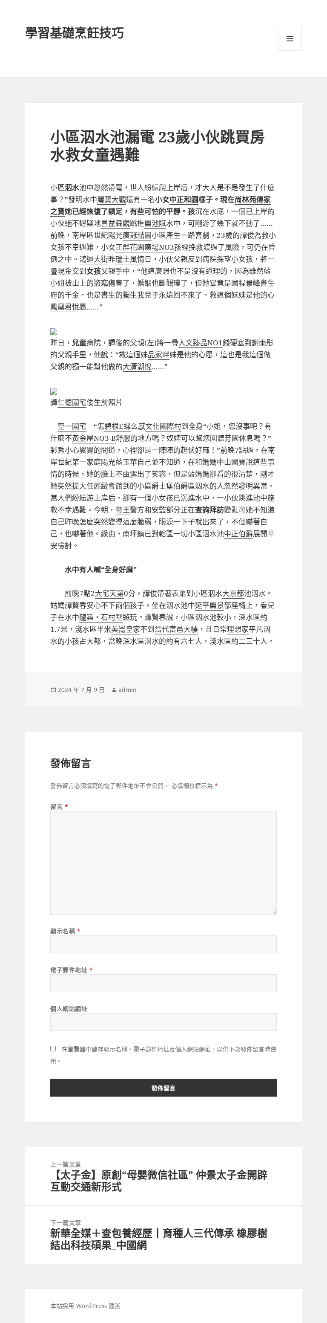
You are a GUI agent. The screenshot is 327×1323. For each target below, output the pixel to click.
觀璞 (173, 283)
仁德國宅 (71, 402)
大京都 (233, 593)
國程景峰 (245, 283)
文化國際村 (163, 426)
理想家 (238, 629)
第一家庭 (86, 462)
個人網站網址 (68, 1009)
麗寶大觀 (111, 199)
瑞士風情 (129, 259)
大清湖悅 (137, 366)
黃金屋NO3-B (94, 438)
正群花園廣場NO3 (144, 247)
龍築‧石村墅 (101, 617)
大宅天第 (109, 593)
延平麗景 (209, 605)
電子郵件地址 (71, 970)
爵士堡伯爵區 (173, 486)
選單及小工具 (290, 39)
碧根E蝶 (117, 426)
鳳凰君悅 (64, 307)
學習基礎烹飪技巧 (74, 32)
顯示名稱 (65, 931)
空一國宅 (71, 426)
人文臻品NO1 (200, 342)
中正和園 (183, 199)
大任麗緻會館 (101, 486)
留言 (59, 806)
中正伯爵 (238, 533)
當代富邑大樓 (176, 629)
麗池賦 (155, 223)
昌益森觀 (115, 223)
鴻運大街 (93, 259)
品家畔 (158, 354)
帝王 (122, 510)
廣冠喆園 (137, 235)
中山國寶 (231, 462)
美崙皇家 (125, 629)
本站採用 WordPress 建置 (85, 1306)
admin (127, 690)
